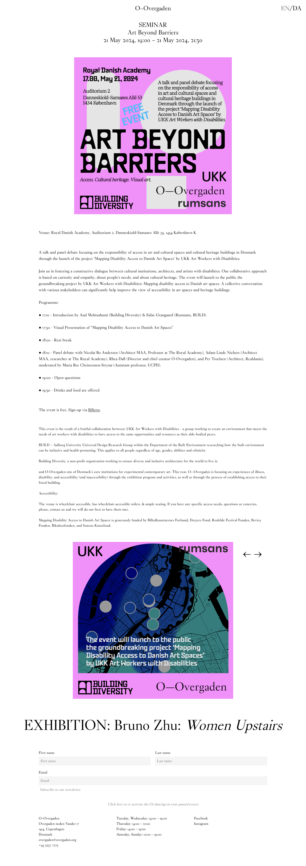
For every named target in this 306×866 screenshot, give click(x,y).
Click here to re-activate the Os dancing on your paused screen (153, 804)
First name (47, 753)
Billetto (94, 410)
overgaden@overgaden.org (57, 840)
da (297, 8)
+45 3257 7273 (48, 845)
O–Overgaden (153, 8)
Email (43, 772)
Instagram (201, 823)
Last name (162, 753)
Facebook (201, 818)
